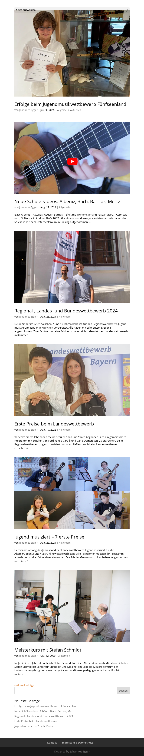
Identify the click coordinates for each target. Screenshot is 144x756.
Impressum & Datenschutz (77, 742)
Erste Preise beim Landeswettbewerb (54, 424)
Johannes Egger (28, 110)
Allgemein (63, 110)
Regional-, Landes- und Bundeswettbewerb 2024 (66, 311)
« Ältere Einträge (24, 685)
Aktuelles (75, 110)
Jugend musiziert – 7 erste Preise (49, 537)
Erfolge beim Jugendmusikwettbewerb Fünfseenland (70, 104)
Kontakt (52, 742)
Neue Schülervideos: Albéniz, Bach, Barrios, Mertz (67, 201)
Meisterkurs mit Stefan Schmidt (47, 650)
